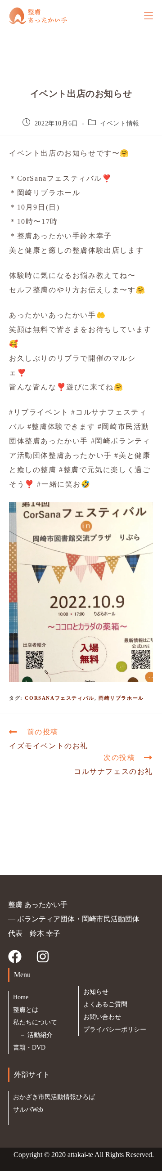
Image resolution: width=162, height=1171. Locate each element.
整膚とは (25, 1009)
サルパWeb (28, 1109)
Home (20, 997)
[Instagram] (43, 956)
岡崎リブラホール (121, 698)
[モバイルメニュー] (148, 15)
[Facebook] (15, 956)
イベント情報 (120, 123)
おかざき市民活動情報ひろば (54, 1097)
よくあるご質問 (105, 1004)
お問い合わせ (102, 1017)
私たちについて (35, 1022)
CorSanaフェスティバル (59, 698)
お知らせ (95, 991)
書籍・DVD (29, 1047)
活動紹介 (40, 1035)
